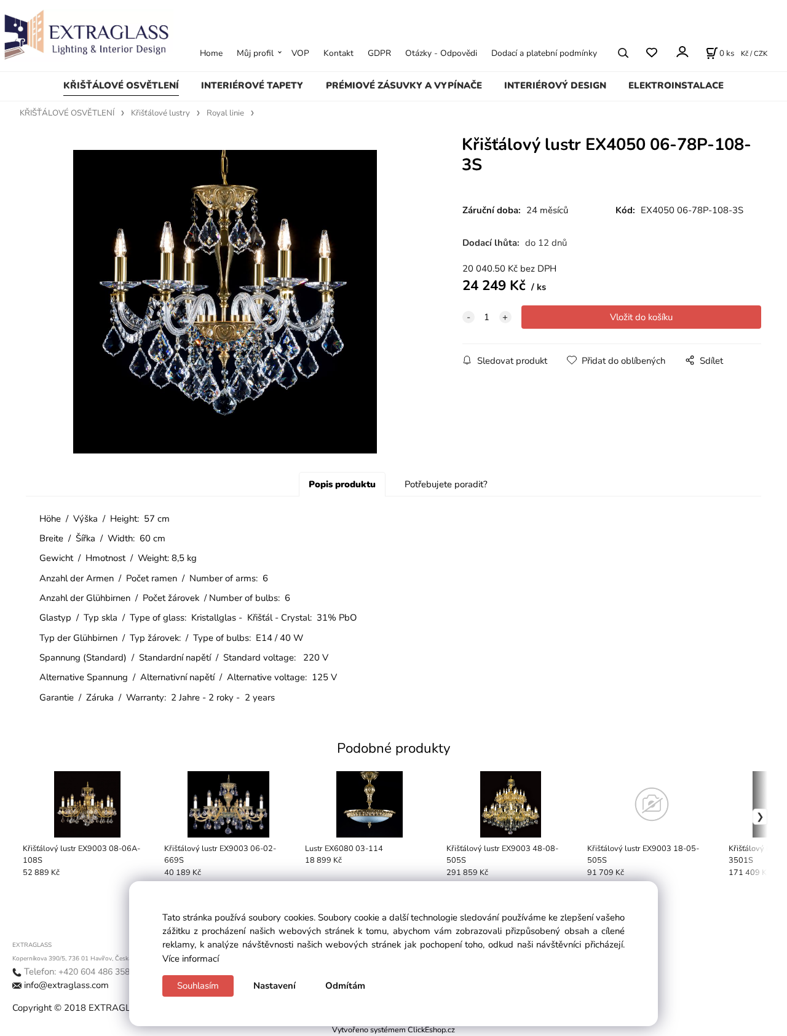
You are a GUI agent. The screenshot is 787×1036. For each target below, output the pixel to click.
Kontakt (338, 53)
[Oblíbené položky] (651, 52)
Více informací (190, 958)
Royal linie (225, 113)
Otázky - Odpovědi (441, 53)
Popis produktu (342, 484)
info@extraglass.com (66, 985)
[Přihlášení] (681, 52)
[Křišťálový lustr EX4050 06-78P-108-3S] (225, 302)
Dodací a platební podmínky (544, 53)
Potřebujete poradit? (446, 484)
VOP (300, 53)
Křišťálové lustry (160, 113)
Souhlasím (198, 985)
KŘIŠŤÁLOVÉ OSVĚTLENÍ (121, 85)
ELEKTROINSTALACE (676, 85)
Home (211, 53)
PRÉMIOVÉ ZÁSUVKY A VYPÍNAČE (404, 85)
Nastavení (274, 985)
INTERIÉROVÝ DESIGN (555, 85)
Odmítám (345, 985)
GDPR (379, 53)
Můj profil (255, 53)
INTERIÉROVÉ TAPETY (252, 85)
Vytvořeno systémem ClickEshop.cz (393, 1029)
